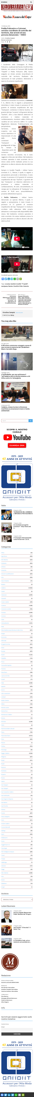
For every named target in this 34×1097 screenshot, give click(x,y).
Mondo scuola (5, 707)
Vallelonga (4, 862)
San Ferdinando (5, 795)
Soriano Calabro (5, 823)
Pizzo (2, 739)
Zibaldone (3, 883)
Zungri (3, 887)
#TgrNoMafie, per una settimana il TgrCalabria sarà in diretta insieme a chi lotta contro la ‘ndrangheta (15, 376)
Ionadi (3, 679)
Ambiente (3, 563)
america (3, 567)
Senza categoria (5, 816)
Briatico (3, 584)
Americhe (3, 570)
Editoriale (3, 640)
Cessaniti (3, 598)
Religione (3, 757)
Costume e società (6, 609)
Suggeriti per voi (5, 844)
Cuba (2, 619)
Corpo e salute (5, 602)
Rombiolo (3, 771)
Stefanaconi (4, 837)
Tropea (3, 859)
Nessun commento (6, 40)
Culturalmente (5, 623)
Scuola (3, 813)
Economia (3, 637)
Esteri (2, 647)
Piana (2, 732)
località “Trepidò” (22, 284)
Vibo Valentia (4, 873)
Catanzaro (4, 595)
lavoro (3, 690)
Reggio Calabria (5, 753)
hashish (13, 284)
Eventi (3, 654)
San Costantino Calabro (7, 792)
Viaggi (2, 869)
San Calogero (4, 785)
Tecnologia (4, 848)
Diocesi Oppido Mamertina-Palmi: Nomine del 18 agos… (23, 913)
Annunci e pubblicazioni (7, 574)
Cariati (3, 591)
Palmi (2, 725)
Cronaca (3, 612)
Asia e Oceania (5, 581)
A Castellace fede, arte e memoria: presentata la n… (22, 941)
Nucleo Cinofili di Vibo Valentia (18, 286)
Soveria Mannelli (5, 827)
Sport (2, 834)
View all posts (19, 312)
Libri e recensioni (5, 693)
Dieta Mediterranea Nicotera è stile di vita (12, 630)
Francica (3, 669)
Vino (2, 876)
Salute (3, 781)
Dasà (2, 626)
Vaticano (3, 866)
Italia (2, 683)
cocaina (7, 284)
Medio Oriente (5, 700)
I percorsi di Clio (5, 676)
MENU (5, 2)
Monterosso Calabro (6, 714)
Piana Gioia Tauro (5, 735)
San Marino (4, 802)
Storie (2, 841)
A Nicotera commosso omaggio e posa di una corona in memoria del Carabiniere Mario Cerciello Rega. (16, 347)
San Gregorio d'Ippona (7, 799)
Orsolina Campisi (10, 38)
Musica (3, 718)
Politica (3, 746)
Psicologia (3, 749)
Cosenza (3, 605)
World (2, 880)
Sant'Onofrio (4, 806)
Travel (2, 855)
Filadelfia (3, 658)
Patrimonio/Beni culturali (7, 728)
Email (3, 1027)
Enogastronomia (5, 644)
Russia (3, 778)
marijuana (4, 286)
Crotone (3, 616)
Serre (2, 820)
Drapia (3, 633)
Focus (2, 662)
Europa (3, 651)
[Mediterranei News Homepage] (10, 962)
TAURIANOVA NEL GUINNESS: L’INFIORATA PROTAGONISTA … (23, 513)
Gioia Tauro (4, 672)
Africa (2, 552)
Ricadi (2, 760)
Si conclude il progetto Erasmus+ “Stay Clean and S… (22, 526)
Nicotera (3, 721)
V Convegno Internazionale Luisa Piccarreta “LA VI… (22, 538)
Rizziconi (3, 767)
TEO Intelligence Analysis (7, 852)
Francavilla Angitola (6, 665)
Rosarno (3, 774)
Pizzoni (3, 742)
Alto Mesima (4, 559)
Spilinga (3, 830)
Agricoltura (4, 556)
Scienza (3, 809)
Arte (2, 577)
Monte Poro (4, 711)
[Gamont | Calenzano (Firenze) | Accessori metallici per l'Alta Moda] (17, 477)
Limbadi (3, 697)
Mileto (3, 704)
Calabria (3, 588)
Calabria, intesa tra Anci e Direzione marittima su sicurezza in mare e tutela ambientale (15, 409)
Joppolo (3, 686)
